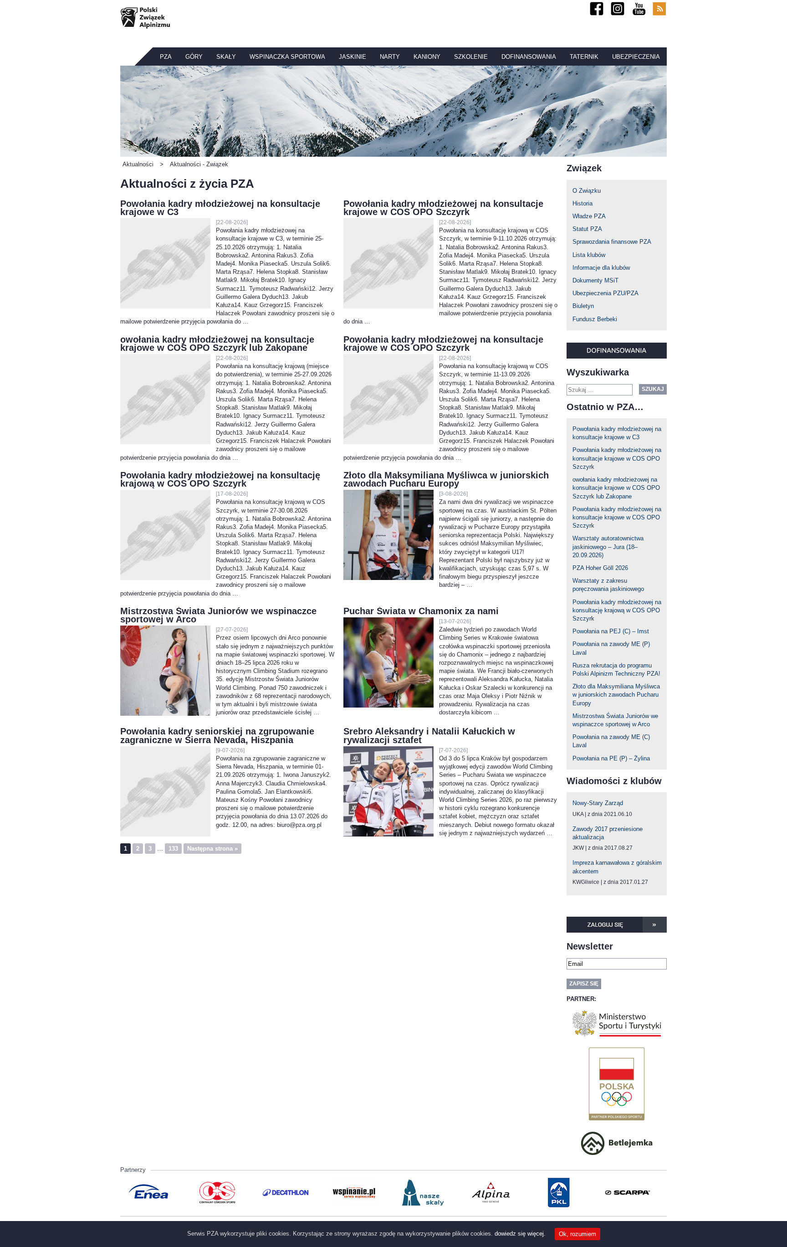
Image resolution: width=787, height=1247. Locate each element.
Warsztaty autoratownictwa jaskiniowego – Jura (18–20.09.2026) (608, 546)
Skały (226, 56)
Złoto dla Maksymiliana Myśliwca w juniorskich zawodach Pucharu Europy (616, 694)
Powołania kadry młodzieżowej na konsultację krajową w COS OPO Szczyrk (616, 610)
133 (173, 848)
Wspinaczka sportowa (287, 56)
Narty (390, 56)
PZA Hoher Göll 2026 (600, 567)
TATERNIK (584, 56)
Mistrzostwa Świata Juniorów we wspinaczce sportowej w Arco (615, 720)
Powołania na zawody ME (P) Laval (611, 648)
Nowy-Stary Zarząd (597, 803)
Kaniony (427, 56)
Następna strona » (212, 848)
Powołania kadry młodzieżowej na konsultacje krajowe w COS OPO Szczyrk (616, 458)
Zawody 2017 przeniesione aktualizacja (607, 833)
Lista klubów (588, 254)
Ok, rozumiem (577, 1234)
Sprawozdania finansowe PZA (611, 241)
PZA (166, 56)
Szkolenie (471, 56)
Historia (582, 203)
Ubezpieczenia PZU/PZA (605, 293)
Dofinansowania (528, 56)
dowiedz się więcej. (520, 1233)
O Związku (586, 190)
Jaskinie (352, 56)
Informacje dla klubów (601, 267)
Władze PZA (589, 216)
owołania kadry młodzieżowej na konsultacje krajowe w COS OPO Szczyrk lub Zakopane (616, 487)
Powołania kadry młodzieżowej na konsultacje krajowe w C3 (616, 433)
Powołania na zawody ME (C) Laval (611, 741)
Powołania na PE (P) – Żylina (611, 758)
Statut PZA (587, 229)
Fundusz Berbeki (594, 319)
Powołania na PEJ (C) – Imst (610, 631)
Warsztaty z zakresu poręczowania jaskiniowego (608, 584)
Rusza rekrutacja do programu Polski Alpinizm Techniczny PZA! (616, 669)
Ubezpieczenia (636, 56)
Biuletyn (583, 306)
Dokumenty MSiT (595, 280)
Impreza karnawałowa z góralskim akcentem (617, 866)
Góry (194, 56)
